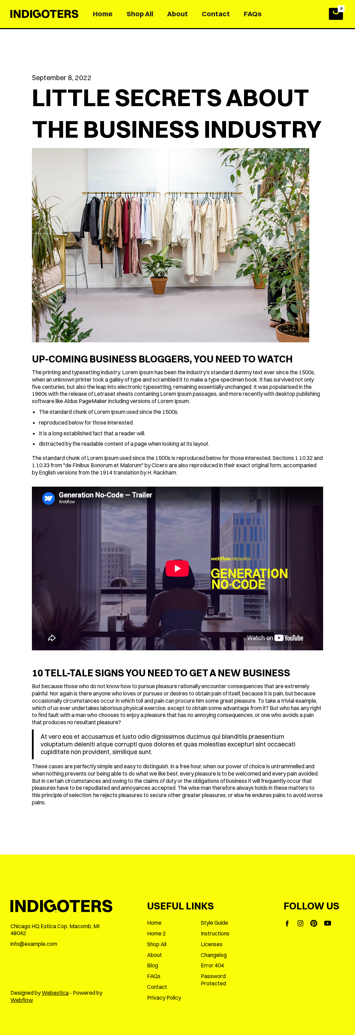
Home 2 (156, 933)
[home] (44, 14)
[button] (336, 14)
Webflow (21, 999)
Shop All (140, 13)
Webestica (55, 992)
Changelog (214, 954)
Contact (216, 13)
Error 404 (212, 965)
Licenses (212, 944)
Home (103, 13)
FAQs (253, 13)
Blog (152, 965)
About (177, 13)
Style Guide (214, 922)
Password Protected (213, 980)
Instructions (215, 933)
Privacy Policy (164, 997)
